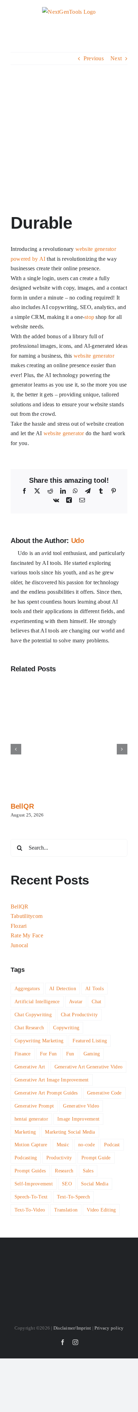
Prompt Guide (96, 1157)
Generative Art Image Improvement (52, 1080)
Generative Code (104, 1093)
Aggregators (27, 988)
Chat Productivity (79, 1014)
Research (64, 1170)
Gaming (92, 1053)
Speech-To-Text (31, 1197)
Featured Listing (90, 1040)
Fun (70, 1053)
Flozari (19, 926)
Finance (23, 1053)
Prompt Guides (30, 1170)
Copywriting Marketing (39, 1040)
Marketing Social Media (70, 1132)
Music (63, 1144)
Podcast (112, 1144)
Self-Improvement (34, 1183)
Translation (65, 1210)
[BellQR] (69, 682)
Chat (96, 1001)
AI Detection (62, 988)
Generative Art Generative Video (88, 1066)
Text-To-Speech (73, 1197)
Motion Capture (31, 1144)
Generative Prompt (34, 1106)
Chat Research (29, 1027)
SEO (67, 1183)
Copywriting (66, 1027)
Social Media (94, 1183)
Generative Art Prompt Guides (46, 1093)
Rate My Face (27, 935)
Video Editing (101, 1210)
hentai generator (31, 1119)
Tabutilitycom (26, 916)
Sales (88, 1170)
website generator (95, 249)
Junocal (19, 945)
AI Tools (94, 988)
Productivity (59, 1157)
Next (116, 58)
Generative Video (81, 1106)
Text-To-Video (30, 1210)
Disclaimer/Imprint (72, 1328)
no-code (86, 1144)
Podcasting (26, 1157)
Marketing (25, 1132)
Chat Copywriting (33, 1014)
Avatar (75, 1001)
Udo (77, 540)
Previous (94, 58)
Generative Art (30, 1066)
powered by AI (28, 259)
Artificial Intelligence (37, 1001)
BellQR (22, 806)
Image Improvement (78, 1119)
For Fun (48, 1053)
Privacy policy (108, 1328)
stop (89, 317)
